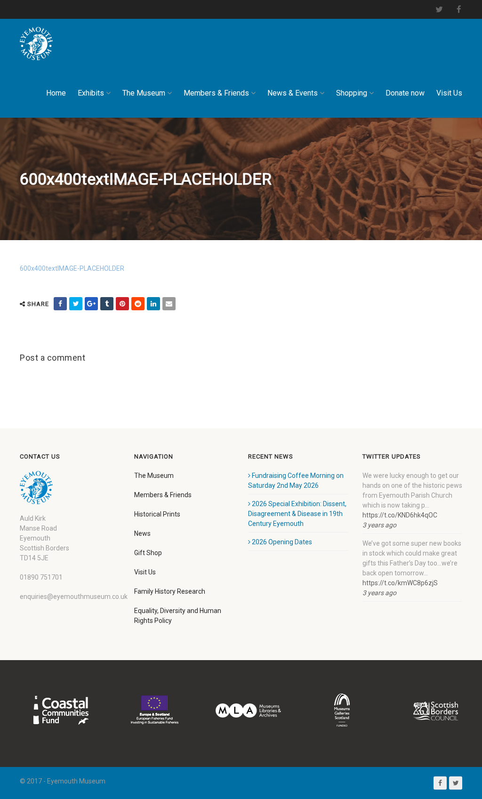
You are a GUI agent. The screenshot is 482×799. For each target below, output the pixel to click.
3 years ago (379, 525)
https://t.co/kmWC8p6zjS (400, 583)
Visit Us (449, 93)
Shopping (351, 93)
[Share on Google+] (91, 303)
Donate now (405, 93)
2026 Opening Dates (282, 542)
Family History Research (169, 591)
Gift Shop (148, 553)
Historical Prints (157, 514)
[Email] (169, 303)
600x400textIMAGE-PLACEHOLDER (72, 268)
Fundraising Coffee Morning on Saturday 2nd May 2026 (296, 480)
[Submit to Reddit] (138, 303)
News (142, 533)
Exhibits (91, 93)
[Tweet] (75, 303)
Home (56, 93)
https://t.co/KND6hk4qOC (399, 515)
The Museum (143, 93)
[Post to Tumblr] (106, 303)
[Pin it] (122, 303)
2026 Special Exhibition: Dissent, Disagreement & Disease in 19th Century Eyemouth (297, 513)
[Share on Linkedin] (153, 303)
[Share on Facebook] (60, 303)
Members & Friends (216, 93)
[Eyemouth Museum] (36, 43)
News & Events (292, 93)
